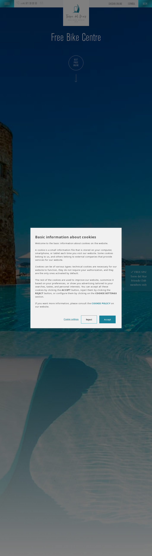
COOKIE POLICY (101, 303)
